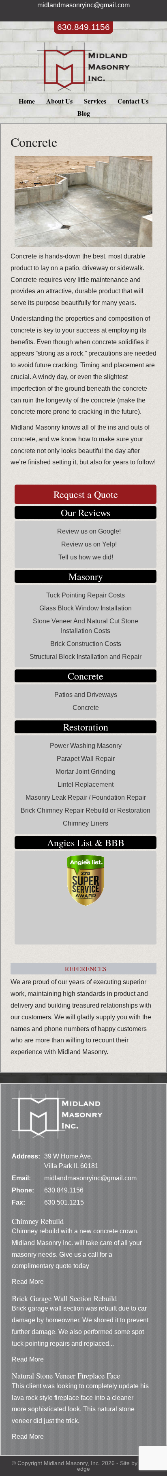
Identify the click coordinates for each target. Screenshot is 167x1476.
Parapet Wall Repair (86, 758)
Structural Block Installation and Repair (85, 656)
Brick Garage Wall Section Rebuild (64, 1298)
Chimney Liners (85, 823)
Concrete (86, 707)
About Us (59, 101)
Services (95, 101)
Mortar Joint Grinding (86, 771)
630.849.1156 (83, 27)
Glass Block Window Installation (85, 608)
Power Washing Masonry (86, 745)
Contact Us (133, 101)
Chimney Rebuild (38, 1221)
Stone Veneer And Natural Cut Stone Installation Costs (85, 626)
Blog (83, 113)
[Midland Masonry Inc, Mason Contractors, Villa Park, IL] (49, 928)
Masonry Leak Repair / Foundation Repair (86, 797)
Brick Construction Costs (85, 643)
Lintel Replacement (85, 784)
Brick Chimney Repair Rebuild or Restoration (85, 810)
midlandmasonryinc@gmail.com (83, 5)
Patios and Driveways (85, 694)
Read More (28, 1281)
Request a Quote (86, 494)
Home (27, 101)
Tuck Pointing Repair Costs (85, 595)
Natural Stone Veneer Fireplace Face (66, 1375)
